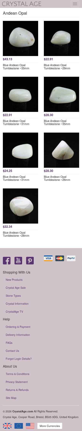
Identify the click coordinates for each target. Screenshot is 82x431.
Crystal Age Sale (16, 287)
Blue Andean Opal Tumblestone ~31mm (16, 122)
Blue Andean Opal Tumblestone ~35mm (16, 66)
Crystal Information (17, 303)
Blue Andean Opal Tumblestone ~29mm (57, 66)
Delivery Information (18, 335)
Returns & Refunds (17, 390)
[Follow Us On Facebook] (6, 260)
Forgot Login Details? (19, 359)
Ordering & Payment (18, 327)
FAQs (9, 343)
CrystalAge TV (14, 311)
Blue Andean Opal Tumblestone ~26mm (57, 178)
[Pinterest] (30, 260)
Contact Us (12, 351)
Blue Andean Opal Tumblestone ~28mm (16, 234)
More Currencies (50, 426)
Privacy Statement (17, 382)
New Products (14, 280)
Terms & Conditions (17, 374)
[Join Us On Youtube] (18, 260)
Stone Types (13, 295)
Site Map (11, 398)
